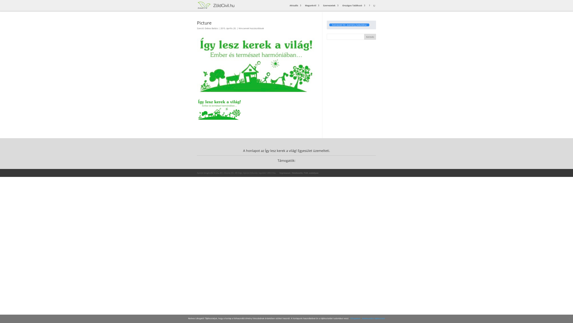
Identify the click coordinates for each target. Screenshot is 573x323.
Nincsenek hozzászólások (251, 28)
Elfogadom (355, 318)
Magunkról (310, 5)
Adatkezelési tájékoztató (373, 318)
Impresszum (285, 173)
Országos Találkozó (352, 5)
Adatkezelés (297, 173)
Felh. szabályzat (311, 173)
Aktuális (294, 5)
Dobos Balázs (211, 28)
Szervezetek (329, 5)
